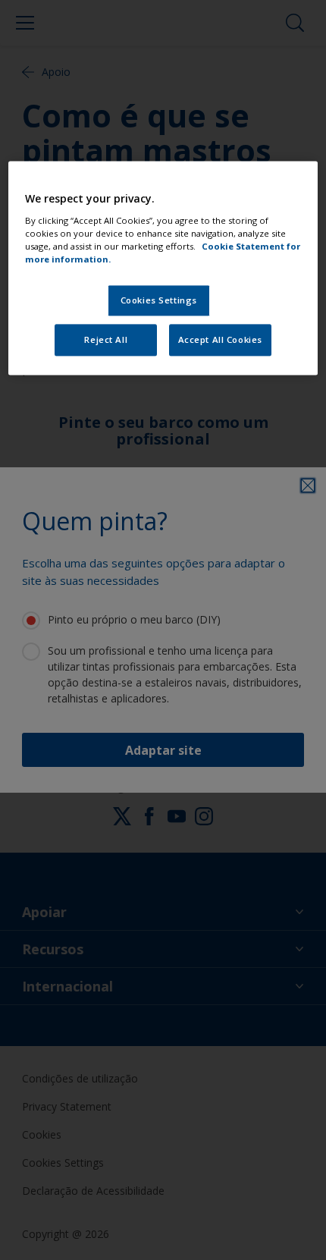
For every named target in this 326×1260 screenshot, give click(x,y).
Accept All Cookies (220, 339)
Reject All (105, 339)
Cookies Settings (159, 300)
